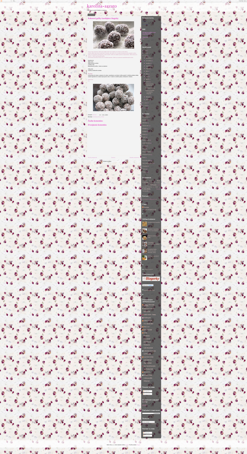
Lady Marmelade (148, 348)
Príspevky (147, 391)
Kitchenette (147, 345)
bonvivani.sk (147, 311)
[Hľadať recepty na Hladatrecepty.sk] (148, 290)
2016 (145, 56)
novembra (148, 61)
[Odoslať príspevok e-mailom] (100, 114)
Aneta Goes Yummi (149, 308)
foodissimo (147, 336)
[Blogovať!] (103, 115)
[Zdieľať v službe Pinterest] (107, 115)
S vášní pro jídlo (148, 378)
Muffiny (144, 146)
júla (147, 71)
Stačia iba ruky (146, 160)
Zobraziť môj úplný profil (149, 209)
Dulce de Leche (148, 330)
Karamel (153, 183)
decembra (148, 58)
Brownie (144, 120)
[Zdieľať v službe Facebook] (106, 115)
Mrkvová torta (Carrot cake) (154, 236)
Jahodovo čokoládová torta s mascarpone (153, 229)
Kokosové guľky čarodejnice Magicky (149, 92)
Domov (113, 157)
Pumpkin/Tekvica (147, 187)
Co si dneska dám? (148, 324)
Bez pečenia (145, 117)
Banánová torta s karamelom (149, 84)
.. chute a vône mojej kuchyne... (149, 305)
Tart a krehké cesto (147, 163)
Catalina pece (147, 318)
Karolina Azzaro (144, 21)
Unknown (146, 207)
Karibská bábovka (150, 88)
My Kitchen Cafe (148, 369)
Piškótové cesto (146, 154)
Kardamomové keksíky (154, 222)
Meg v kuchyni (148, 363)
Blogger (138, 444)
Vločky (102, 116)
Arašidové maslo (147, 181)
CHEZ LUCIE (148, 321)
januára (148, 99)
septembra (149, 66)
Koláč (143, 137)
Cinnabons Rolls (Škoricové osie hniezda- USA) (152, 251)
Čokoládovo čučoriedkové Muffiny (154, 243)
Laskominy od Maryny (150, 351)
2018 (145, 50)
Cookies (144, 131)
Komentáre (147, 394)
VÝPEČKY (147, 381)
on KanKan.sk (150, 269)
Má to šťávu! (147, 372)
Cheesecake (145, 126)
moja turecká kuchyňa (149, 366)
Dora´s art (146, 327)
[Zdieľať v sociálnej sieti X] (104, 115)
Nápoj (144, 149)
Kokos (99, 116)
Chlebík (144, 128)
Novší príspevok (92, 157)
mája (147, 76)
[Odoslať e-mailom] (102, 115)
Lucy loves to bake (148, 357)
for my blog (146, 269)
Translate (153, 424)
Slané (143, 157)
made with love (148, 360)
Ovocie (153, 185)
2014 (145, 105)
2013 (145, 108)
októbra (148, 63)
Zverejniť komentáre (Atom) (118, 161)
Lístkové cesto (146, 143)
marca (147, 82)
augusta (148, 68)
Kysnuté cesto (146, 140)
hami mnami (147, 339)
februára (148, 97)
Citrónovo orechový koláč (153, 256)
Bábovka (144, 123)
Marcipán (146, 185)
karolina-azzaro (102, 6)
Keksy (144, 134)
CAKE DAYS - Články (150, 314)
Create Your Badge (145, 24)
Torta (143, 169)
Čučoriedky (145, 191)
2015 (145, 103)
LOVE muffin (147, 354)
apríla (147, 79)
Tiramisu (144, 166)
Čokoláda (95, 116)
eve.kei (145, 333)
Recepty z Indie (148, 375)
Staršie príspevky (134, 157)
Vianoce (144, 172)
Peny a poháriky (146, 152)
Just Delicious (147, 342)
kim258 (127, 444)
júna (147, 74)
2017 (145, 53)
